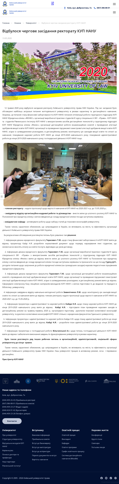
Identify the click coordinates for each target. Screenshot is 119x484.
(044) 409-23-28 (8, 413)
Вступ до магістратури (41, 447)
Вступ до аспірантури (41, 451)
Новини (17, 23)
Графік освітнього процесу (73, 451)
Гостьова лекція (98, 447)
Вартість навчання (40, 459)
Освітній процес (69, 435)
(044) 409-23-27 (8, 407)
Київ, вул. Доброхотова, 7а (79, 8)
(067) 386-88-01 (103, 8)
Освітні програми (69, 447)
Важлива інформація (41, 435)
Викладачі (66, 439)
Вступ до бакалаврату (41, 443)
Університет (31, 23)
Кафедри (65, 443)
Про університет (9, 435)
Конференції (97, 435)
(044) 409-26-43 (8, 400)
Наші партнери (8, 462)
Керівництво (7, 450)
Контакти (12, 421)
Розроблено (110, 482)
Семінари (96, 443)
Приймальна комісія (41, 439)
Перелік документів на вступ (44, 455)
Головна (5, 23)
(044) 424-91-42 (8, 410)
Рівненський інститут (11, 466)
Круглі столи (97, 439)
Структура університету (12, 439)
